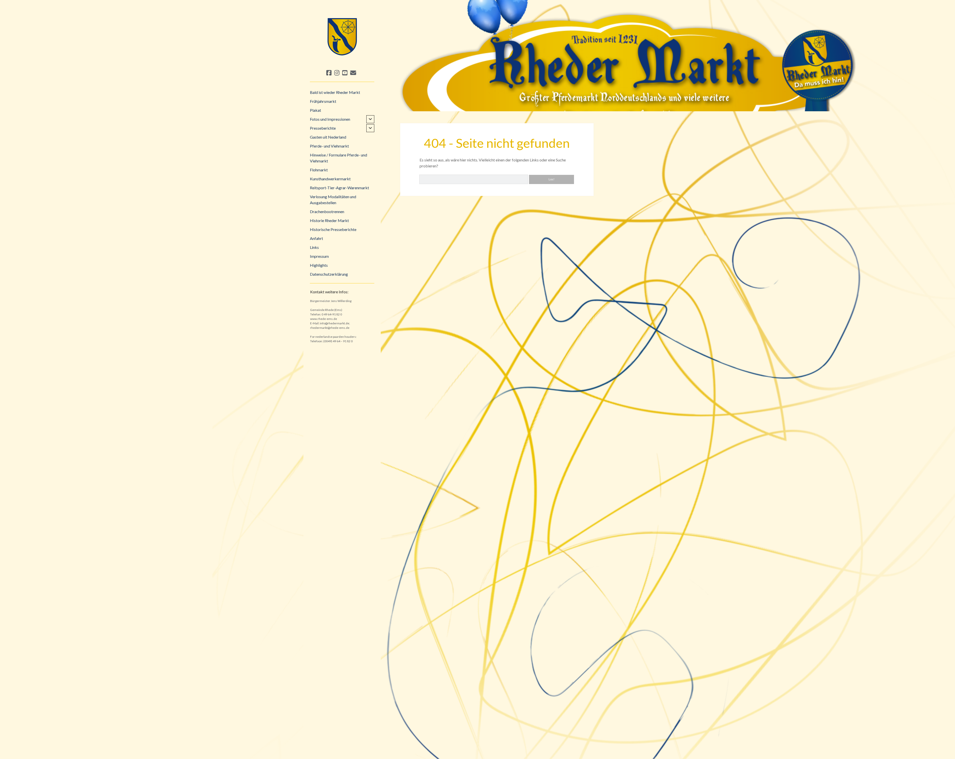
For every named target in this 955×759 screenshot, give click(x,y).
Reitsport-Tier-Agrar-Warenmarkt (339, 187)
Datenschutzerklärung (329, 274)
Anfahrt (316, 238)
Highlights (319, 265)
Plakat (315, 110)
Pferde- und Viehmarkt (329, 146)
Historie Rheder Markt (329, 220)
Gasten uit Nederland (328, 137)
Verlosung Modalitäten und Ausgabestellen (333, 199)
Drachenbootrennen (327, 211)
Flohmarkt (319, 169)
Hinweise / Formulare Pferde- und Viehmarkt (338, 157)
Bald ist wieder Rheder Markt (335, 92)
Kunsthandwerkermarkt (330, 178)
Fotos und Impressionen (330, 119)
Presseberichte (323, 128)
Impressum (319, 256)
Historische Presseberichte (333, 229)
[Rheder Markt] (342, 60)
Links (314, 247)
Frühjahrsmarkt (323, 101)
